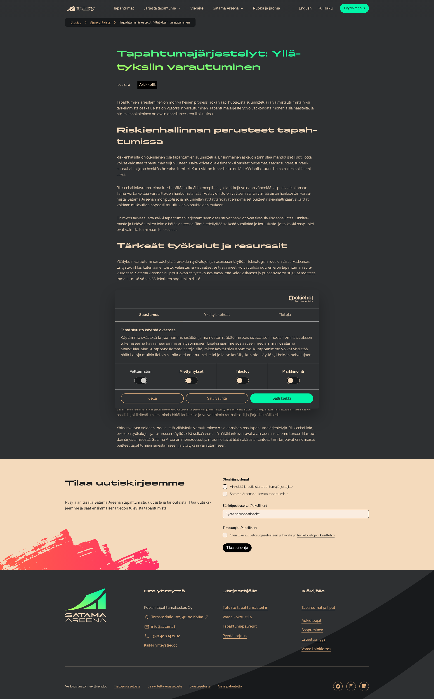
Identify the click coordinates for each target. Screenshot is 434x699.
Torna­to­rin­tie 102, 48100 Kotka (177, 617)
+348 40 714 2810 (166, 636)
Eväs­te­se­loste (199, 686)
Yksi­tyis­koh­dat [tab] (217, 314)
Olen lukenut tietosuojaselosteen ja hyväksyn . (282, 535)
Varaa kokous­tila (237, 617)
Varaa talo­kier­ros (316, 649)
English (305, 8)
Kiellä (152, 398)
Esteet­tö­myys (314, 639)
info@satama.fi (163, 626)
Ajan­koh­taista (100, 22)
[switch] (191, 380)
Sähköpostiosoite (245, 505)
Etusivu (76, 22)
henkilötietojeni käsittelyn (316, 535)
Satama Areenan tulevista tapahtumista (259, 494)
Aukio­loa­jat (312, 620)
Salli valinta (217, 398)
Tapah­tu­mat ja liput (318, 607)
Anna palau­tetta (230, 686)
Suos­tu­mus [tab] (149, 314)
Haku (328, 8)
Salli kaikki (282, 398)
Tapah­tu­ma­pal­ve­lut (240, 626)
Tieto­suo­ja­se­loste (127, 686)
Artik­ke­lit (147, 85)
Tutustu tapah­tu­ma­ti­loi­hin (245, 607)
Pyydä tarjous (354, 8)
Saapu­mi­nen (312, 630)
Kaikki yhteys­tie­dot (160, 645)
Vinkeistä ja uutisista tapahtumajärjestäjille (261, 486)
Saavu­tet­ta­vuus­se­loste (165, 686)
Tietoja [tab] (285, 314)
